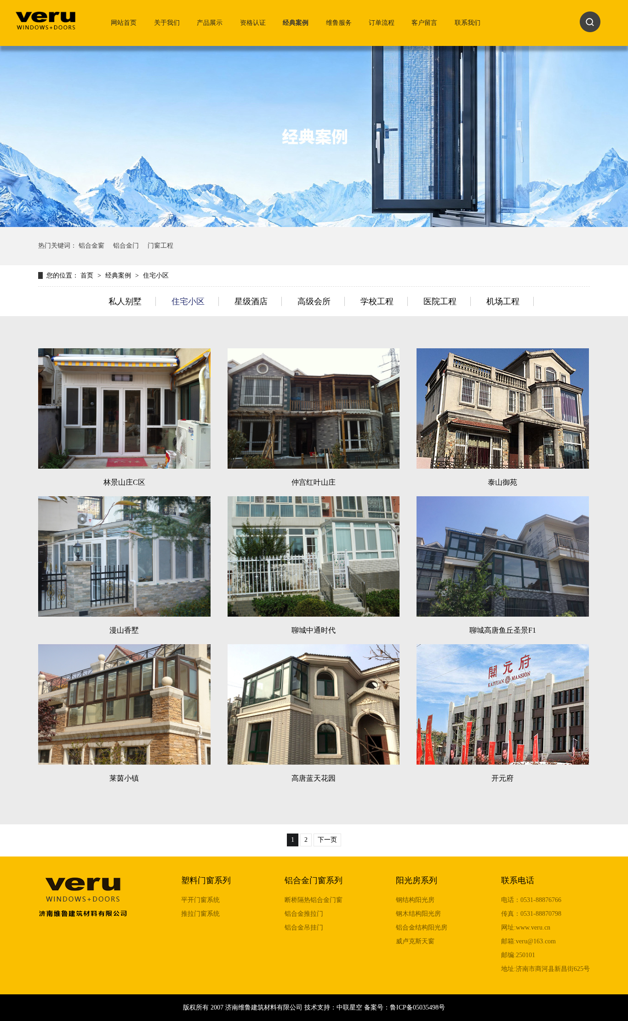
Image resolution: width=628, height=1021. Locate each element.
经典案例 (295, 22)
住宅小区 (156, 275)
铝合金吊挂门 (304, 927)
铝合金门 (126, 245)
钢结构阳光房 (415, 899)
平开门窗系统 (200, 899)
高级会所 (314, 301)
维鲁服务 (339, 22)
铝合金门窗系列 (314, 880)
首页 (87, 275)
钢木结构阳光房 (418, 913)
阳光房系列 (416, 880)
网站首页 (124, 22)
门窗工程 (160, 245)
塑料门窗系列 (206, 880)
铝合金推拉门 (304, 913)
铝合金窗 (91, 245)
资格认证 (253, 22)
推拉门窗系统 (200, 913)
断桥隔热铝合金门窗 (314, 899)
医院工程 (440, 301)
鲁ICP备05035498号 (417, 1007)
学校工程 (377, 301)
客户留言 (424, 22)
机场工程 (503, 301)
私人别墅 (125, 301)
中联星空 (349, 1007)
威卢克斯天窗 (415, 941)
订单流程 (381, 22)
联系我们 (467, 22)
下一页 (327, 839)
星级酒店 (251, 301)
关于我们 (167, 22)
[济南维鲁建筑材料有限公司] (45, 25)
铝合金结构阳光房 (421, 927)
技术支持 (317, 1007)
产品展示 (210, 22)
